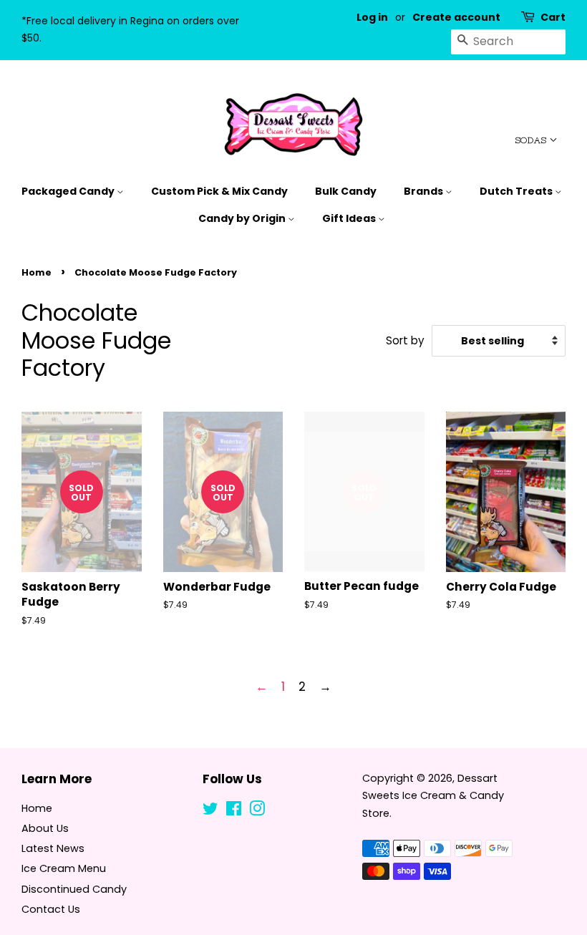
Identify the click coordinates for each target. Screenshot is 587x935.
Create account (456, 17)
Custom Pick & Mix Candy (219, 191)
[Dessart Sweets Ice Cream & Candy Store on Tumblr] (280, 811)
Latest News (52, 848)
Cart (553, 17)
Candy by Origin (243, 218)
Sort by (405, 340)
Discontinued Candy (74, 889)
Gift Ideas (350, 218)
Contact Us (50, 909)
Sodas (532, 140)
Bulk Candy (346, 191)
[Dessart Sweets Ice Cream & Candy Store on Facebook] (233, 811)
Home (36, 272)
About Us (45, 828)
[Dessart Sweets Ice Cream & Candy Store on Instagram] (257, 811)
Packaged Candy (69, 191)
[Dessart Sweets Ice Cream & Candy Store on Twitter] (210, 811)
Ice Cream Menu (63, 868)
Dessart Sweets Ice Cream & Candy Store (433, 795)
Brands (424, 191)
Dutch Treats (517, 191)
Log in (372, 17)
